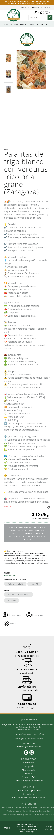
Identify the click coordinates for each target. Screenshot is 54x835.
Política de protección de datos (29, 797)
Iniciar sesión (41, 12)
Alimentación (29, 770)
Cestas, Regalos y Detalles (29, 780)
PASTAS (34, 583)
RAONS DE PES (10, 575)
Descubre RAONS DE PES (26, 824)
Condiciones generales (29, 790)
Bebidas (29, 773)
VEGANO (12, 600)
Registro (36, 12)
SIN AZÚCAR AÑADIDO (19, 594)
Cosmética (28, 762)
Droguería (28, 766)
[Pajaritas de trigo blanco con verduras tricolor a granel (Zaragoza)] (31, 98)
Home (7, 24)
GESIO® (7, 828)
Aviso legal (29, 794)
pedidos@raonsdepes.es (29, 746)
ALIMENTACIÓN (15, 583)
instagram (31, 752)
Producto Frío (28, 777)
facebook (26, 752)
